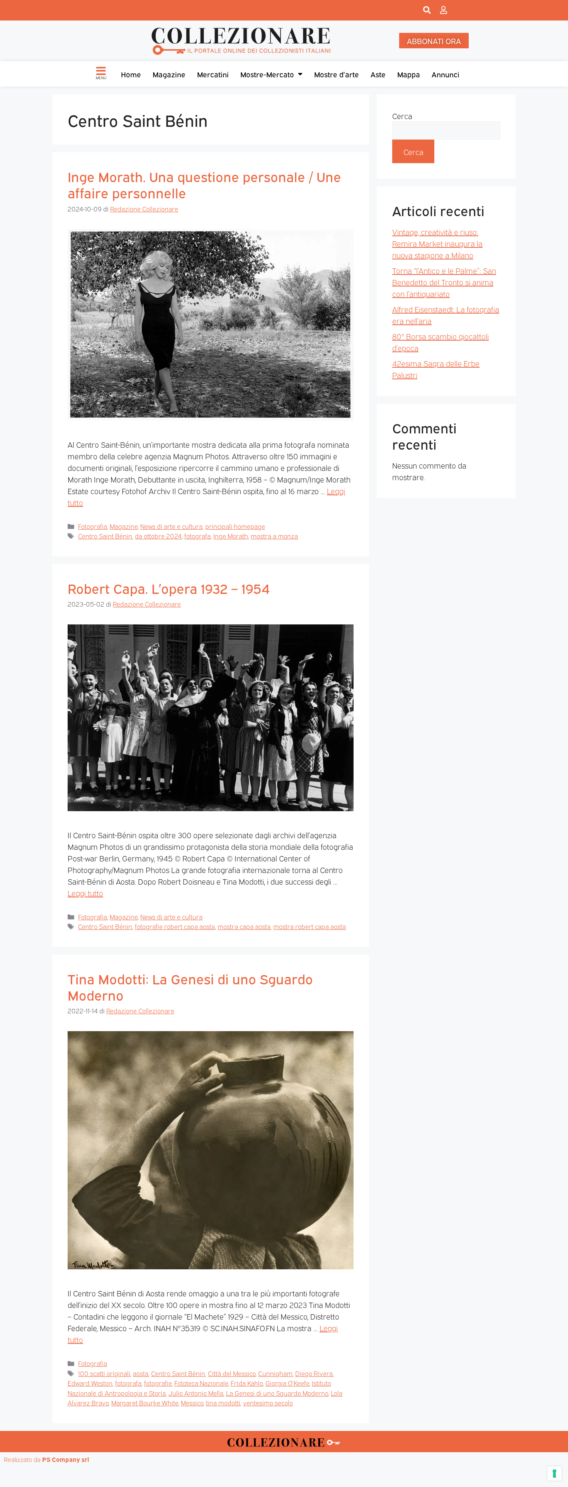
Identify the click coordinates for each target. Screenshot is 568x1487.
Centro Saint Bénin (105, 535)
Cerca (402, 116)
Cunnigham (275, 1373)
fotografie (158, 1382)
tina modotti (223, 1402)
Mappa (408, 74)
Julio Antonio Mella (195, 1392)
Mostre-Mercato (267, 74)
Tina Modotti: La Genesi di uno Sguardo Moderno (190, 986)
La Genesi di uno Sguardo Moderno (277, 1392)
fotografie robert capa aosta (175, 926)
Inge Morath (230, 535)
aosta (140, 1373)
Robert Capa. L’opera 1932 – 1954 (169, 587)
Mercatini (213, 74)
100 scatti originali (104, 1373)
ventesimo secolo (268, 1402)
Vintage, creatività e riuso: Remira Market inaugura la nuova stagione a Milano (437, 243)
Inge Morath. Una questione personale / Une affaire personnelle (204, 184)
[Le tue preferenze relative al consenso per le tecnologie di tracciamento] (554, 1473)
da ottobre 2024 (158, 535)
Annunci (445, 74)
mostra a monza (274, 535)
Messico (192, 1402)
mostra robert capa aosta (309, 926)
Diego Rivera (314, 1373)
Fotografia (92, 526)
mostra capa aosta (244, 926)
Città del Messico (231, 1373)
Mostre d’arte (336, 74)
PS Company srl (65, 1459)
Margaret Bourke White (144, 1402)
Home (131, 74)
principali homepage (235, 526)
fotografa (197, 535)
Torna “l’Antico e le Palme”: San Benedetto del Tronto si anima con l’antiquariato (444, 281)
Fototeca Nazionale (201, 1382)
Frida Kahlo (247, 1382)
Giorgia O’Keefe (287, 1382)
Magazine (169, 74)
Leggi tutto (85, 893)
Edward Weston (90, 1382)
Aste (378, 74)
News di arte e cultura (171, 526)
